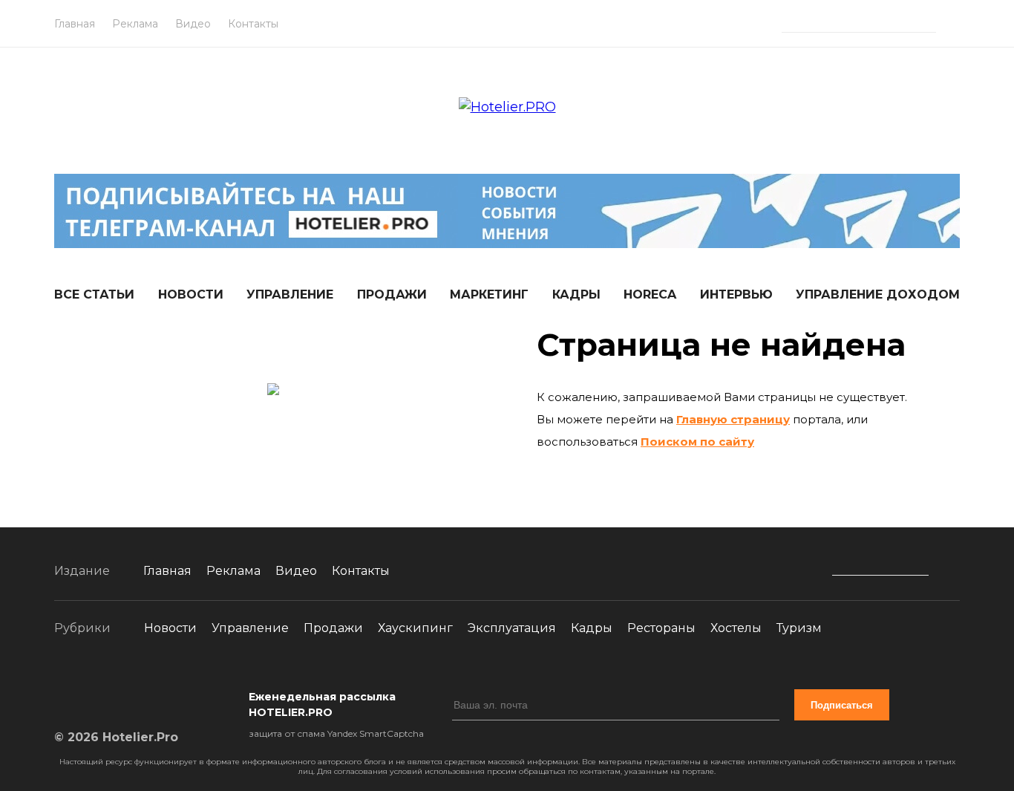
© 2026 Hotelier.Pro (116, 737)
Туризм (799, 628)
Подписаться (842, 705)
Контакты (253, 23)
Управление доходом (878, 294)
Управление (289, 294)
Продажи (392, 294)
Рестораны (661, 628)
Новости (190, 294)
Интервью (736, 294)
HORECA (650, 294)
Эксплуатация (512, 628)
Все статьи (94, 294)
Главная (74, 23)
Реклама (135, 23)
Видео (193, 23)
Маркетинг (489, 294)
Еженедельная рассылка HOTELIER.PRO (322, 704)
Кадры (576, 294)
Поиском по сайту (697, 441)
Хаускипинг (415, 628)
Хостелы (736, 628)
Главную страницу (733, 419)
